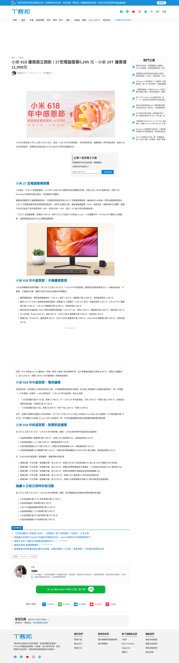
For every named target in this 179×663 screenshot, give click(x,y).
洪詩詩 (19, 73)
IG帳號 (113, 604)
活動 (68, 20)
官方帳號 (66, 604)
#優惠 (15, 557)
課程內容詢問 (151, 644)
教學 (55, 20)
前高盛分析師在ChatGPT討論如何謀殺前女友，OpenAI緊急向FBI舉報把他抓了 (52, 537)
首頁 (13, 57)
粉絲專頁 (50, 604)
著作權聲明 (103, 644)
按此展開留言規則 (40, 623)
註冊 (164, 12)
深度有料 (106, 20)
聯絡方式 (78, 648)
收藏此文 (48, 73)
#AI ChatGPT (94, 20)
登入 (158, 12)
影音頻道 (98, 604)
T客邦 (124, 640)
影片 (61, 20)
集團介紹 (78, 640)
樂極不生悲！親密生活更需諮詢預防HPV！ (35, 541)
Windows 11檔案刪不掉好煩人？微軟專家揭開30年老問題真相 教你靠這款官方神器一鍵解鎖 (151, 131)
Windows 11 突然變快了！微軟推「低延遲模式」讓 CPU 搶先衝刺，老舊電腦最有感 (151, 83)
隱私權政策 (120, 3)
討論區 (77, 20)
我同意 (161, 3)
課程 (84, 20)
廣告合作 (78, 644)
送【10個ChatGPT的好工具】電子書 (66, 589)
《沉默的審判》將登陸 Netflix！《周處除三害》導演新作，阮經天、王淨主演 (51, 533)
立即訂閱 (108, 172)
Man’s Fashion (128, 644)
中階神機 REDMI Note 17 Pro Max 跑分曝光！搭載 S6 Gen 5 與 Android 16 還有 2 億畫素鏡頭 (151, 123)
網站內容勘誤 (151, 640)
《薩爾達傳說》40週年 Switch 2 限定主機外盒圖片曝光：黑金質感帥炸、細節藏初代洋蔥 (151, 91)
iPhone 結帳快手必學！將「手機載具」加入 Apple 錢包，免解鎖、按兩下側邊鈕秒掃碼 (151, 139)
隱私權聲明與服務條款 (107, 640)
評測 (49, 20)
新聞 (15, 20)
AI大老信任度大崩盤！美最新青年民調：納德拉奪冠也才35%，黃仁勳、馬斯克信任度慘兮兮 (150, 115)
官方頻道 (82, 604)
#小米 (23, 557)
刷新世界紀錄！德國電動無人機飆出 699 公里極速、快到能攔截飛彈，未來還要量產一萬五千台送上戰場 (150, 68)
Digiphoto (126, 648)
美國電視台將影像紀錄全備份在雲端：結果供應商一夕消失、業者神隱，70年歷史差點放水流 (59, 549)
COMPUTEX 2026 (123, 20)
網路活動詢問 (151, 648)
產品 (23, 20)
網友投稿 (149, 652)
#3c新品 (33, 557)
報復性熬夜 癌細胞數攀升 (26, 545)
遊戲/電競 (40, 20)
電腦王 (125, 652)
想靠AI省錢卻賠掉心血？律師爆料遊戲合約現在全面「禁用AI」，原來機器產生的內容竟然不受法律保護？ (151, 107)
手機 (31, 20)
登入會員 (35, 619)
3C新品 (21, 57)
